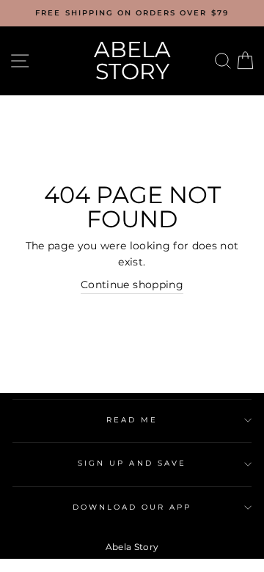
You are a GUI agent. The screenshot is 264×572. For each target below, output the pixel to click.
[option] (132, 13)
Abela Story (132, 60)
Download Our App (132, 507)
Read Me (132, 420)
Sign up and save (132, 463)
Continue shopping (132, 284)
